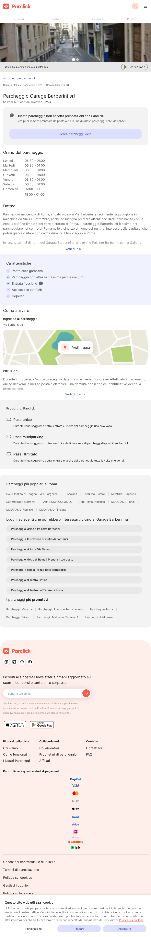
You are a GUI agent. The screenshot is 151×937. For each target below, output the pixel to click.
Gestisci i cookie (15, 885)
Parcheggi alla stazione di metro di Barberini (39, 539)
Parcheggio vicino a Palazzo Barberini (35, 528)
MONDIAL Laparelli (123, 494)
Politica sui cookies (17, 877)
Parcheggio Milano (18, 617)
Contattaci (94, 748)
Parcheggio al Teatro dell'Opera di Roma (37, 590)
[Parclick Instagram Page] (6, 662)
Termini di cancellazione (21, 870)
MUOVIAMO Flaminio (20, 509)
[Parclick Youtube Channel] (30, 662)
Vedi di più (73, 249)
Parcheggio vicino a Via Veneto (31, 549)
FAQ (89, 754)
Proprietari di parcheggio (58, 754)
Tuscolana (71, 494)
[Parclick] (17, 6)
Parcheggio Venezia (19, 609)
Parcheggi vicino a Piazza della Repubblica (38, 569)
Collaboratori (49, 748)
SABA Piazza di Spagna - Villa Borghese (32, 494)
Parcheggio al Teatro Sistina (29, 580)
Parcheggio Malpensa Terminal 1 (58, 617)
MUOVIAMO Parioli (123, 501)
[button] (41, 283)
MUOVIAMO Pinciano (52, 509)
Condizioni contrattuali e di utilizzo (29, 862)
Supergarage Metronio (21, 501)
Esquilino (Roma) (95, 494)
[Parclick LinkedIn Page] (14, 662)
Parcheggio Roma (32, 84)
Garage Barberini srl (57, 84)
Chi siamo (10, 748)
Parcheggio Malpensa (99, 617)
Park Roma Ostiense (92, 501)
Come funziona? (15, 754)
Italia (16, 84)
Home (6, 84)
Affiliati (44, 761)
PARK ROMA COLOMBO (57, 501)
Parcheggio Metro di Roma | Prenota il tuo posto (42, 559)
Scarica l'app (137, 67)
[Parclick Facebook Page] (22, 662)
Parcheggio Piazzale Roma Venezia (61, 609)
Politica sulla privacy (18, 893)
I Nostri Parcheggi (16, 761)
